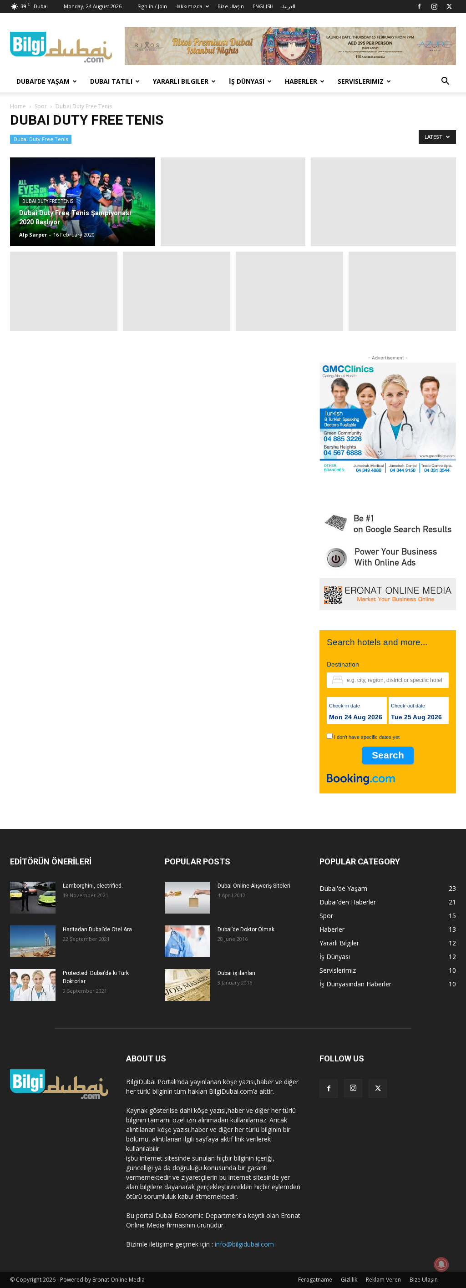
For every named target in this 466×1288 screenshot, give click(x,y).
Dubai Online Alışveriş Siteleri (254, 886)
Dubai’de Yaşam (43, 81)
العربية (288, 6)
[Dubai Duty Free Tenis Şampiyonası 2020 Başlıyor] (82, 202)
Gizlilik (349, 1279)
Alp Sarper (33, 234)
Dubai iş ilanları (236, 973)
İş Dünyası (246, 81)
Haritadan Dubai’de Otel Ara (97, 929)
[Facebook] (419, 6)
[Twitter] (449, 6)
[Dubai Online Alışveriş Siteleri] (187, 898)
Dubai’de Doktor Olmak (246, 929)
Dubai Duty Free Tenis (41, 139)
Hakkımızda (188, 6)
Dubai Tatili (111, 81)
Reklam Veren (383, 1279)
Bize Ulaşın (231, 6)
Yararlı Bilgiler (180, 81)
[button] (445, 82)
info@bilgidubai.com (244, 1244)
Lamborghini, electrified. (93, 886)
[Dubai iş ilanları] (187, 985)
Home (18, 106)
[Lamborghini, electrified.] (33, 898)
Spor (41, 106)
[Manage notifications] (441, 1264)
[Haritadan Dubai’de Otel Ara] (33, 941)
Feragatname (315, 1279)
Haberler (301, 81)
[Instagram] (434, 6)
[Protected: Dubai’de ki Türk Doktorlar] (33, 985)
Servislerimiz (361, 81)
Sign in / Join (152, 6)
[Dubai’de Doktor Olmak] (187, 941)
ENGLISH (263, 6)
